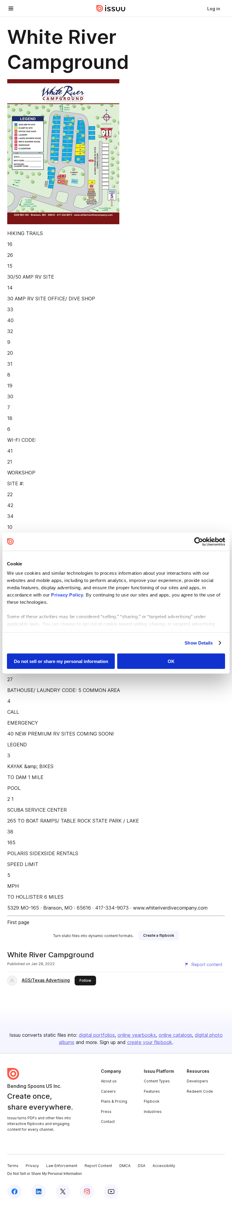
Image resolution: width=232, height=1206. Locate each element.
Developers (197, 1081)
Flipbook (152, 1101)
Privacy (32, 1165)
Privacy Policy (67, 594)
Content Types (157, 1081)
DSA (141, 1165)
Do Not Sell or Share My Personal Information (44, 1174)
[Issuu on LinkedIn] (38, 1191)
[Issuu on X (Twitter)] (63, 1191)
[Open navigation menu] (11, 8)
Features (152, 1091)
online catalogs (175, 1035)
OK (171, 661)
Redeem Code (200, 1091)
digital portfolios (97, 1035)
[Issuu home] (111, 8)
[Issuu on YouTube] (111, 1191)
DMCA (124, 1165)
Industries (153, 1111)
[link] (213, 8)
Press (106, 1111)
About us (109, 1081)
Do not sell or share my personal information (61, 661)
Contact (108, 1121)
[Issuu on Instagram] (87, 1191)
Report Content (98, 1165)
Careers (108, 1091)
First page (18, 922)
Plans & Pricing (114, 1101)
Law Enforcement (61, 1165)
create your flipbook (149, 1042)
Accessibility (164, 1165)
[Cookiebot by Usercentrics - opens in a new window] (198, 541)
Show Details (199, 642)
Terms (12, 1165)
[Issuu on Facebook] (14, 1191)
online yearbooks (137, 1035)
